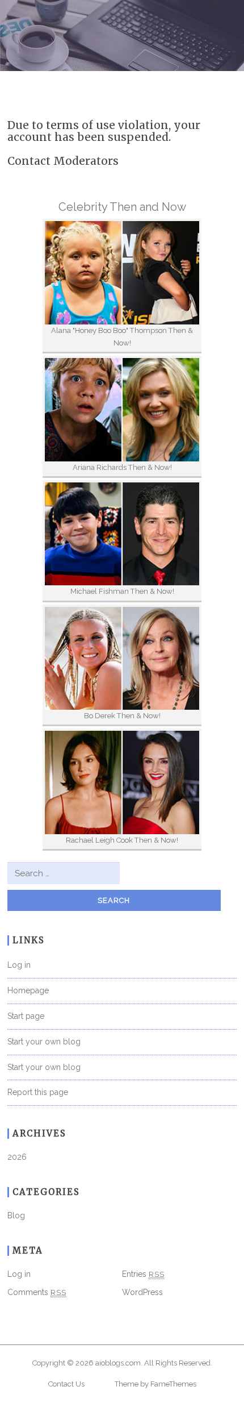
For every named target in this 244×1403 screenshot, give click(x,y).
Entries (143, 1274)
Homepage (28, 990)
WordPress (142, 1292)
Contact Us (66, 1384)
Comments (36, 1292)
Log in (19, 964)
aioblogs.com (118, 1363)
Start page (25, 1016)
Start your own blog (44, 1041)
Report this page (37, 1092)
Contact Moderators (63, 161)
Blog (16, 1215)
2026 (17, 1156)
